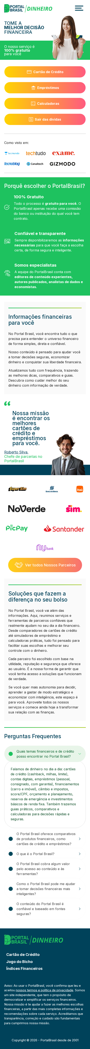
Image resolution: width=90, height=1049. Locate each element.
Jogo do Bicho (19, 961)
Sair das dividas (48, 119)
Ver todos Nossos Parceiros (50, 565)
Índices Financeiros (24, 968)
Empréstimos (48, 88)
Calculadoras (48, 103)
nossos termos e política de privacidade (44, 990)
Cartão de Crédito (48, 72)
